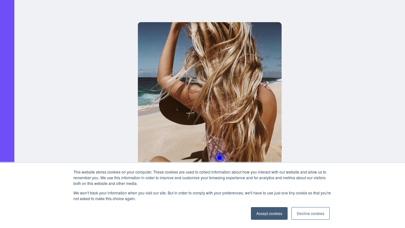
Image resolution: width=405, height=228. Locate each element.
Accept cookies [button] (269, 213)
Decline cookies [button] (310, 213)
